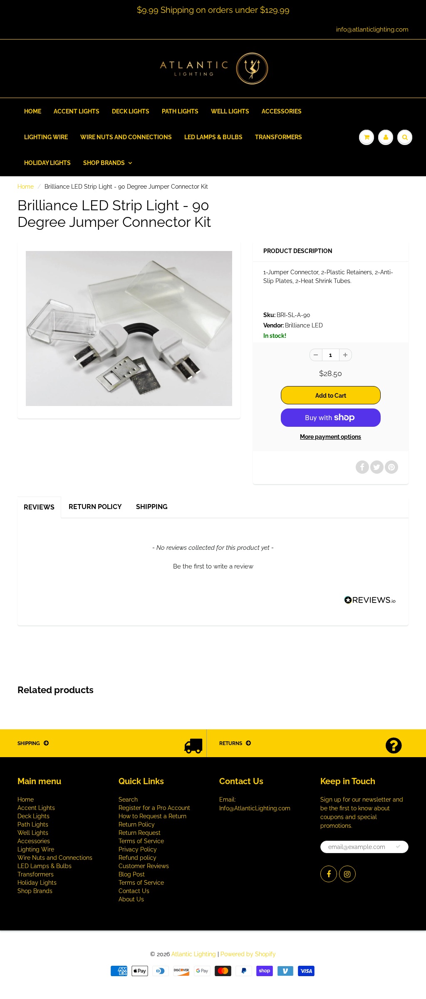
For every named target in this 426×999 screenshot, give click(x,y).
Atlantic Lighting (193, 954)
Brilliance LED (304, 325)
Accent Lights (76, 111)
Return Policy (95, 507)
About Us (131, 899)
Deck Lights (130, 111)
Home (32, 111)
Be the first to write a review (213, 566)
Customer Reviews (144, 866)
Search (128, 799)
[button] (213, 565)
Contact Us (134, 891)
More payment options (330, 436)
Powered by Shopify (248, 954)
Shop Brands (104, 163)
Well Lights (230, 111)
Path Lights (180, 111)
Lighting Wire (46, 137)
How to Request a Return (152, 816)
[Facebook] (328, 874)
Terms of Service (141, 841)
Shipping (152, 507)
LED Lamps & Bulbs (213, 137)
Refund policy (137, 857)
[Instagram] (347, 874)
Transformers (278, 137)
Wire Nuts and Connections (126, 137)
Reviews (39, 507)
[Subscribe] (398, 846)
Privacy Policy (138, 849)
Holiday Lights (47, 163)
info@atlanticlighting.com (372, 29)
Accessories (282, 111)
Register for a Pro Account (154, 808)
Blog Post (132, 874)
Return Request (140, 832)
